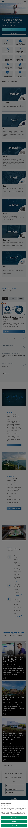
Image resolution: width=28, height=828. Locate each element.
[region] (14, 814)
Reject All (14, 821)
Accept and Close (14, 825)
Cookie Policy (10, 815)
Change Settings (14, 817)
